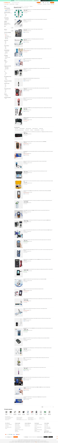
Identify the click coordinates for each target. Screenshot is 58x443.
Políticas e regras (17, 431)
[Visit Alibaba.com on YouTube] (50, 432)
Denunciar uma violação (37, 431)
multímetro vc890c (41, 128)
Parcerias (45, 429)
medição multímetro (41, 417)
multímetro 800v (16, 128)
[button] (36, 2)
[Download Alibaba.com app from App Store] (46, 437)
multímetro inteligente (30, 419)
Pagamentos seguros (17, 424)
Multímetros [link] (31, 6)
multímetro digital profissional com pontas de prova (21, 419)
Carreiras (6, 428)
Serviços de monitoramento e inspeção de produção (19, 430)
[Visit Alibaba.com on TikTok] (51, 432)
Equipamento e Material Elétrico (19, 6)
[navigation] (9, 207)
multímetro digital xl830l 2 (22, 128)
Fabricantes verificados (27, 424)
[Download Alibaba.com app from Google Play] (50, 437)
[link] (57, 436)
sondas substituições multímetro (9, 417)
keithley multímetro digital (28, 128)
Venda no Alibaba (46, 424)
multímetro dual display (31, 417)
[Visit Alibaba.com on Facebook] (44, 432)
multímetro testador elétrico (35, 128)
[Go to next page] (52, 407)
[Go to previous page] (41, 407)
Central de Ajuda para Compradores (38, 424)
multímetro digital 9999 (19, 417)
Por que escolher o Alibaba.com (8, 424)
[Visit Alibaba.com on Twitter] (47, 432)
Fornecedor (26, 12)
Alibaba (14, 6)
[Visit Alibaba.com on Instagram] (48, 432)
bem (12, 27)
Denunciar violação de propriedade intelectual (38, 430)
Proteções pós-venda (17, 428)
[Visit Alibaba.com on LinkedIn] (46, 432)
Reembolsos (36, 428)
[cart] (45, 2)
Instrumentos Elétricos (26, 6)
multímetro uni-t (7, 419)
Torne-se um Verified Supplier (47, 428)
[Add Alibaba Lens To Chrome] (15, 437)
